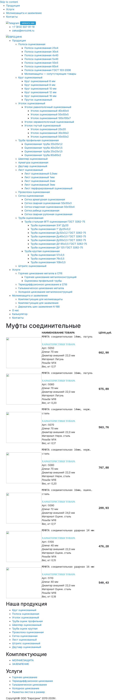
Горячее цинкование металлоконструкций (50, 277)
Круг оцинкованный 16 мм (40, 95)
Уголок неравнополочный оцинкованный (49, 121)
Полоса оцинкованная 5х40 (41, 59)
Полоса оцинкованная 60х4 (41, 66)
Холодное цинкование (25, 688)
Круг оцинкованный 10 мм (40, 88)
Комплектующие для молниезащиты (40, 299)
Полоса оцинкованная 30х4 (41, 51)
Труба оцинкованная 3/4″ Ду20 (49, 225)
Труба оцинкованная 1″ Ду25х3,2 (51, 229)
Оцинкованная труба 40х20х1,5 (43, 147)
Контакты (12, 16)
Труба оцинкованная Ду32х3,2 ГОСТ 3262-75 (58, 232)
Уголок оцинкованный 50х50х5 (50, 114)
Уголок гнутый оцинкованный (42, 125)
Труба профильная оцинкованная (38, 140)
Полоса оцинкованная (31, 44)
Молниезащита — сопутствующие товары (50, 73)
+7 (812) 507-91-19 (23, 26)
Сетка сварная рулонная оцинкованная (48, 214)
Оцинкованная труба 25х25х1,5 (43, 151)
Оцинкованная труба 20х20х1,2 (43, 144)
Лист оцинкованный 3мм (39, 184)
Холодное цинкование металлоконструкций (45, 291)
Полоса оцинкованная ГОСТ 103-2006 (47, 70)
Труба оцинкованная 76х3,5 (47, 258)
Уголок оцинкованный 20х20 (48, 129)
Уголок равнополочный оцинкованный (47, 107)
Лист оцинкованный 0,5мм (40, 173)
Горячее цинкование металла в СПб (40, 273)
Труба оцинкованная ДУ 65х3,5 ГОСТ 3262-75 (59, 243)
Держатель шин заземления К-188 (39, 306)
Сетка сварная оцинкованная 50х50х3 (48, 203)
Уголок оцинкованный (31, 103)
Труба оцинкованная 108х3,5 (48, 262)
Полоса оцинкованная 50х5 (41, 62)
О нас (15, 310)
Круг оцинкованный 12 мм (40, 92)
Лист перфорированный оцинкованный (48, 188)
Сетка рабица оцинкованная (41, 210)
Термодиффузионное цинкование (32, 680)
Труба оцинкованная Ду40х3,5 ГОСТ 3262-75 (58, 236)
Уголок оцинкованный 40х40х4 (50, 110)
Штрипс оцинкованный (32, 265)
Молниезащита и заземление (24, 12)
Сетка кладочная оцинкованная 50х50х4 (49, 206)
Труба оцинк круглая (24, 628)
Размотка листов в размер (28, 692)
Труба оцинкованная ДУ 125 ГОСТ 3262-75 (57, 247)
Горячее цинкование (24, 677)
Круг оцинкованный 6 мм (39, 81)
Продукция (13, 5)
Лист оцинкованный (30, 169)
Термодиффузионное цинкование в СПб (42, 284)
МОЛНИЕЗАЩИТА (23, 660)
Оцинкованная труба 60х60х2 (42, 155)
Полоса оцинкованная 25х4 (41, 47)
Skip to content (9, 1)
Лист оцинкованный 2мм (39, 180)
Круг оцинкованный (30, 77)
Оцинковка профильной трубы (43, 280)
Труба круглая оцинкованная (42, 251)
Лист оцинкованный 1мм (39, 177)
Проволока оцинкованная (34, 192)
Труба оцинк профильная (27, 621)
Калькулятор (20, 314)
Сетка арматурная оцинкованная (44, 199)
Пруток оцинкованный (38, 99)
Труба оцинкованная (30, 217)
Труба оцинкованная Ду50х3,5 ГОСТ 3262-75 (58, 240)
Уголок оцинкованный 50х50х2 (50, 136)
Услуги (10, 9)
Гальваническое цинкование (29, 684)
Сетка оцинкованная (31, 195)
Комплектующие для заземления (38, 302)
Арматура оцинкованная (33, 162)
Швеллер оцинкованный (33, 158)
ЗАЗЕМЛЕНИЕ (20, 664)
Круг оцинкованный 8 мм (39, 84)
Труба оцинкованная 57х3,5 (47, 254)
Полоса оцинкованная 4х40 (41, 55)
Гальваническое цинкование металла (41, 288)
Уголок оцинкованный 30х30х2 (50, 132)
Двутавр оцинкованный (32, 166)
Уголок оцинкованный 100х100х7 (51, 118)
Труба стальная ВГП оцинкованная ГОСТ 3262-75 (54, 221)
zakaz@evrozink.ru (23, 30)
